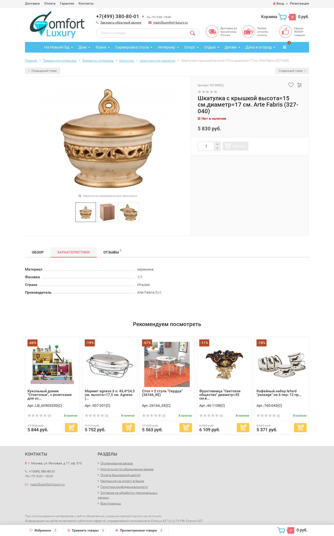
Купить (239, 146)
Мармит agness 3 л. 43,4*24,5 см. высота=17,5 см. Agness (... (110, 394)
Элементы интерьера (98, 60)
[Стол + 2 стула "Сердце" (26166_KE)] (167, 364)
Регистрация (299, 3)
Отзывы (112, 251)
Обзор (38, 252)
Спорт (189, 47)
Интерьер (166, 47)
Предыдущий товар (44, 70)
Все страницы (110, 503)
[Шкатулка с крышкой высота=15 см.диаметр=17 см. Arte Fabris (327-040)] (85, 212)
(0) (49, 415)
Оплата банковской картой (120, 475)
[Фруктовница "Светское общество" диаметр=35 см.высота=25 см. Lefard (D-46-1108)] (224, 364)
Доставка (32, 3)
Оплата (49, 3)
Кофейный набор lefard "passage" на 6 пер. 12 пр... (279, 393)
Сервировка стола (132, 47)
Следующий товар (291, 70)
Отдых (210, 47)
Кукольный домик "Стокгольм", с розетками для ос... (49, 394)
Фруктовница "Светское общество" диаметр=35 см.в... (220, 394)
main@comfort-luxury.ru (170, 22)
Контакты (86, 3)
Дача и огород (259, 47)
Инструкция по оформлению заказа (127, 469)
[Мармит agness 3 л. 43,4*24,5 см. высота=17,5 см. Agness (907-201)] (110, 364)
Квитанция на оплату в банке (122, 481)
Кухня (101, 47)
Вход (280, 3)
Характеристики (73, 252)
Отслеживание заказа (116, 463)
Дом (82, 47)
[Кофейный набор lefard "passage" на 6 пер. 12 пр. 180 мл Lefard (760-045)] (282, 364)
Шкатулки (126, 60)
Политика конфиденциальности (124, 487)
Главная (31, 60)
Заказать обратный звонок (121, 22)
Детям (231, 47)
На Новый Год (56, 47)
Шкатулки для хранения (157, 60)
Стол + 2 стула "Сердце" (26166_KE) (162, 393)
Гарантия (67, 3)
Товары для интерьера (60, 60)
